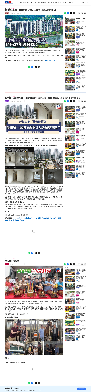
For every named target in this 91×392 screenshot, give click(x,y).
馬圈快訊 (13, 259)
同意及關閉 (81, 389)
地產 (9, 8)
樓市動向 (13, 8)
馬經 (9, 259)
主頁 (6, 8)
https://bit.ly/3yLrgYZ (50, 60)
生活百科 (13, 96)
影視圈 (77, 44)
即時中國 (78, 22)
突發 (77, 29)
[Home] (9, 2)
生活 (9, 96)
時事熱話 (78, 66)
